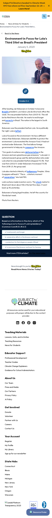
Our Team (9, 383)
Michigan (8, 478)
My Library (9, 449)
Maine (7, 474)
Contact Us (9, 428)
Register (8, 441)
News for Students (12, 345)
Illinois (7, 470)
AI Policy (8, 399)
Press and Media (12, 387)
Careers (8, 424)
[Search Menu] (44, 16)
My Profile (9, 445)
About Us (10, 378)
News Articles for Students (18, 24)
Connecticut (10, 466)
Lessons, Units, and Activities (17, 337)
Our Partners (10, 391)
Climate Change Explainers (16, 366)
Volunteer (9, 416)
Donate (8, 412)
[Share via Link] (25, 91)
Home (2, 24)
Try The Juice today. (37, 253)
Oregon (8, 491)
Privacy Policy (10, 395)
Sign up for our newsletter (15, 453)
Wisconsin (9, 495)
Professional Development (16, 358)
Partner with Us (11, 420)
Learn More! (24, 8)
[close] (49, 6)
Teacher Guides (11, 362)
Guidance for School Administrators (19, 370)
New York (9, 487)
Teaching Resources (13, 341)
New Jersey (10, 482)
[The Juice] (26, 51)
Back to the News (12, 33)
